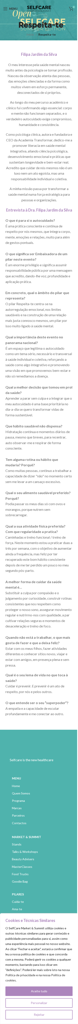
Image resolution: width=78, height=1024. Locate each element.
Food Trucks (20, 874)
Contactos (19, 823)
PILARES (18, 894)
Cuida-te (18, 901)
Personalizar (39, 1003)
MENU (16, 778)
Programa (18, 800)
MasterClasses (22, 866)
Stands (16, 844)
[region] (39, 968)
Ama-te (17, 909)
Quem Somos (21, 793)
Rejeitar (39, 1014)
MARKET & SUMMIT (26, 837)
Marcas (17, 808)
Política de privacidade (20, 975)
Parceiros (18, 815)
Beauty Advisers (23, 859)
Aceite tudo (39, 991)
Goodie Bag (20, 881)
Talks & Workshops (25, 852)
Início (30, 34)
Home (16, 786)
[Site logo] (39, 8)
